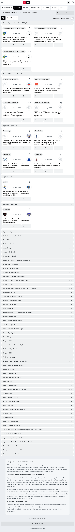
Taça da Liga (6, 131)
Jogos (39, 518)
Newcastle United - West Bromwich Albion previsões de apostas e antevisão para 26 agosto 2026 (16, 142)
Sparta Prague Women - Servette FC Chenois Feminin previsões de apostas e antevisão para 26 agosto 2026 (47, 39)
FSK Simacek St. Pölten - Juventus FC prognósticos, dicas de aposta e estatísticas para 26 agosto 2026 (14, 39)
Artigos (44, 518)
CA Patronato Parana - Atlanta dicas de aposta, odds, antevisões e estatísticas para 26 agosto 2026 (15, 220)
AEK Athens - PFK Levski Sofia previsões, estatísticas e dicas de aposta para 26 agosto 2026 (47, 114)
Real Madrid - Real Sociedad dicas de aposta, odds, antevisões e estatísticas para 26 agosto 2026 (15, 193)
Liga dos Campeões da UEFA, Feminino (14, 28)
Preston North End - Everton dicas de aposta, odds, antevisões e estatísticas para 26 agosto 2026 (15, 165)
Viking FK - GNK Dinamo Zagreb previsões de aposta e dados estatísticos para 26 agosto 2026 (48, 90)
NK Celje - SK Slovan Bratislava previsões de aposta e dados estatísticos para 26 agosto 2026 (16, 90)
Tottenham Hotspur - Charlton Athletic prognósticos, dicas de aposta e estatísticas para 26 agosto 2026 (47, 142)
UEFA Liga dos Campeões (10, 79)
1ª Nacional (6, 209)
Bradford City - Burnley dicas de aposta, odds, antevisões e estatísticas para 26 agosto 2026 (47, 165)
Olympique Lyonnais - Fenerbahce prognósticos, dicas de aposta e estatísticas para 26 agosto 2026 (13, 114)
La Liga (5, 182)
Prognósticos (32, 518)
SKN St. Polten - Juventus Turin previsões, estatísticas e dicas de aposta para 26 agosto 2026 (16, 63)
